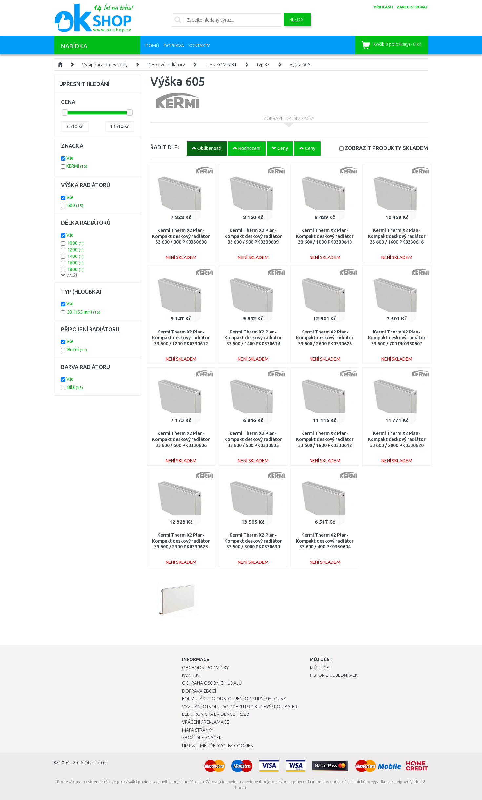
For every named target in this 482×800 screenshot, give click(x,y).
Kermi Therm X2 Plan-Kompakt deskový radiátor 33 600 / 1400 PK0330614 (253, 337)
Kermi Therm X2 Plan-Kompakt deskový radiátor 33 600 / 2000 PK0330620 (397, 439)
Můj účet (320, 667)
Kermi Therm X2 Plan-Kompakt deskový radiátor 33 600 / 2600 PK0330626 (325, 337)
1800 (75, 269)
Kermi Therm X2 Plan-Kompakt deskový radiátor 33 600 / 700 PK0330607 (397, 337)
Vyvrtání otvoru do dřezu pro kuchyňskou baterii (240, 706)
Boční (77, 349)
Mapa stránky (197, 730)
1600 (75, 262)
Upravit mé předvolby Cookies (217, 745)
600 (75, 205)
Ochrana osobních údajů (212, 683)
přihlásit (384, 7)
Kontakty (199, 45)
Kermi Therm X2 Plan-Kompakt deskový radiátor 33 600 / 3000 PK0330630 (253, 540)
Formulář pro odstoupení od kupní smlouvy (234, 698)
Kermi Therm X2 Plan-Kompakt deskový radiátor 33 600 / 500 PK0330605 (253, 439)
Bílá (75, 387)
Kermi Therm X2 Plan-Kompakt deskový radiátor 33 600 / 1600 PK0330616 (397, 236)
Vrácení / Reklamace (205, 722)
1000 (75, 243)
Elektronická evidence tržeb (215, 714)
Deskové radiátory (166, 64)
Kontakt (191, 675)
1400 (75, 256)
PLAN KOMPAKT (221, 64)
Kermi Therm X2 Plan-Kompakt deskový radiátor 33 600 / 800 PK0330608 (181, 236)
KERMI (76, 166)
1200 (75, 249)
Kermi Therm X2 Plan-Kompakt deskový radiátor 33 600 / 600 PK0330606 (181, 439)
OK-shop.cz (96, 762)
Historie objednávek (334, 675)
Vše (70, 158)
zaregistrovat (412, 7)
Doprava (174, 45)
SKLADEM (386, 148)
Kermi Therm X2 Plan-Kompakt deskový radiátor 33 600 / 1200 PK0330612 (181, 337)
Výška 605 (300, 64)
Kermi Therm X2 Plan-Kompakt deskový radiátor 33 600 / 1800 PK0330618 (325, 439)
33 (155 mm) (83, 311)
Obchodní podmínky (205, 667)
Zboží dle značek (202, 737)
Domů (152, 45)
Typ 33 (263, 64)
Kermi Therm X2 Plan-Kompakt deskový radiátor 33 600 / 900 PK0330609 (253, 236)
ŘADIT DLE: (164, 147)
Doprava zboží (199, 691)
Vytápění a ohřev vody (105, 64)
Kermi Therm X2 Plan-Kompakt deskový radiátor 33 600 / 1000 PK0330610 (325, 236)
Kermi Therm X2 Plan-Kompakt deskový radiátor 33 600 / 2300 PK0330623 (181, 540)
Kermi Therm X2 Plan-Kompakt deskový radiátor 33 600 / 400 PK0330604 (325, 540)
